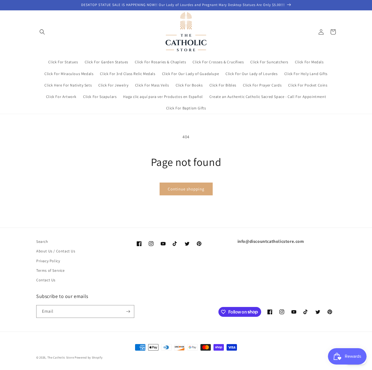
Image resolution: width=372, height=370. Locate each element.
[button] (42, 32)
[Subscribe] (128, 311)
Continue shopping (186, 189)
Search (42, 241)
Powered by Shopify (89, 357)
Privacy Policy (48, 260)
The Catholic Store (60, 357)
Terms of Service (50, 270)
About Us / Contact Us (55, 251)
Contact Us (46, 280)
